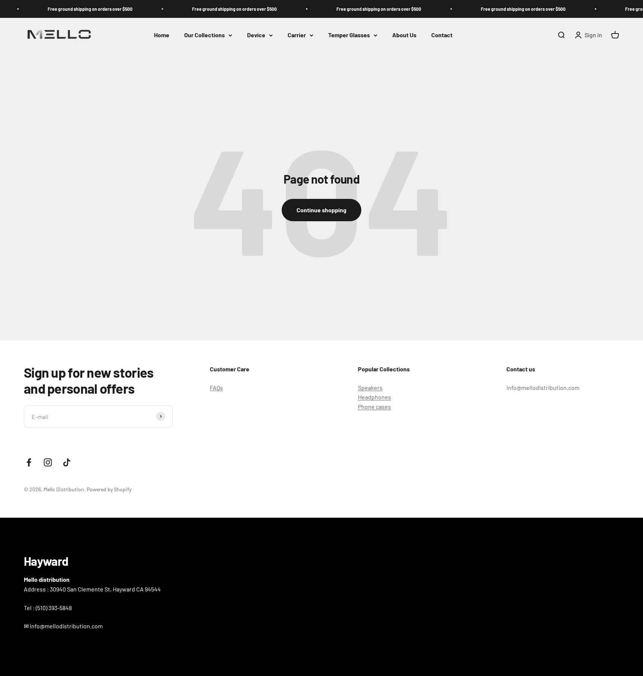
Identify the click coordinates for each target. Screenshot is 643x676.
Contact (441, 35)
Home (161, 35)
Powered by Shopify (109, 489)
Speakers (370, 387)
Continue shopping (321, 209)
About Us (404, 35)
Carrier (297, 35)
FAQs (216, 387)
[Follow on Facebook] (29, 462)
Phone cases (374, 406)
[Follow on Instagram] (48, 462)
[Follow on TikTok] (67, 462)
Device (256, 35)
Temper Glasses (349, 35)
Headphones (374, 396)
